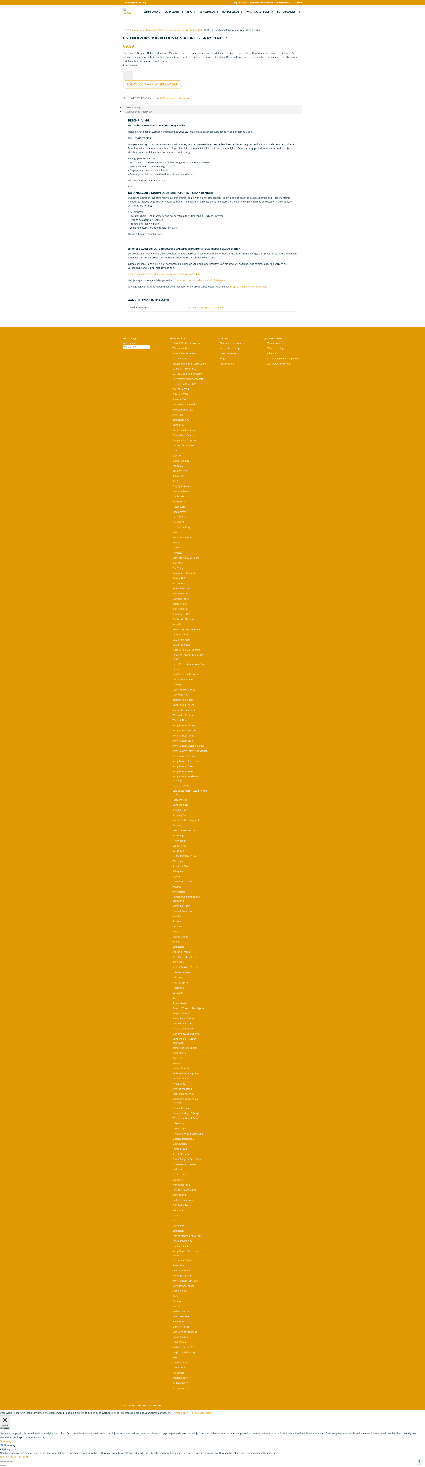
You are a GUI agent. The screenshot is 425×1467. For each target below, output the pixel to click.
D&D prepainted (181, 644)
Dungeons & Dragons (184, 430)
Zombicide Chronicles (184, 619)
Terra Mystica (180, 799)
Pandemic (177, 465)
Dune (175, 1296)
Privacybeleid (227, 363)
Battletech (178, 946)
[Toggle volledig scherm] (4, 1461)
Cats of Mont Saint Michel (186, 1235)
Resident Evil (179, 470)
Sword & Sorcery (181, 537)
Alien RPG (177, 414)
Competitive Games (183, 435)
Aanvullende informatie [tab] (139, 111)
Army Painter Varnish (184, 771)
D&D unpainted (193, 30)
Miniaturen (207, 12)
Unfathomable (180, 1337)
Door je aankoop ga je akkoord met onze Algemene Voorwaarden (164, 274)
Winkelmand (282, 2)
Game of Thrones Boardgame (188, 1008)
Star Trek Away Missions (185, 557)
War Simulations (181, 491)
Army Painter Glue (182, 740)
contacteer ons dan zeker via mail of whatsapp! (201, 280)
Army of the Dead (182, 1088)
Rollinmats (178, 476)
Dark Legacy (179, 358)
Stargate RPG (179, 603)
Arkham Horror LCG (183, 1347)
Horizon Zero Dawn (183, 445)
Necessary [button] (5, 1441)
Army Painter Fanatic (184, 735)
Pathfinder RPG (180, 593)
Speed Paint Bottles (183, 1018)
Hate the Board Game (184, 1189)
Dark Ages (178, 992)
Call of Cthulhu (180, 1362)
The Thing (178, 568)
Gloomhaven (179, 511)
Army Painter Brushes (184, 730)
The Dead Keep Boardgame (187, 1133)
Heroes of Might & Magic (186, 1113)
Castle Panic (179, 845)
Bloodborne (178, 501)
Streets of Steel (180, 866)
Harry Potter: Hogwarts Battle (188, 378)
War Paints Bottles (182, 1023)
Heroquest (178, 522)
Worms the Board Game (185, 1118)
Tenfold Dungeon (182, 911)
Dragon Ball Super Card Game (189, 363)
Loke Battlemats (181, 972)
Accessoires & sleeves (184, 353)
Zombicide (178, 496)
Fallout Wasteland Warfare (187, 343)
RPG (189, 12)
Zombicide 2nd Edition (185, 1047)
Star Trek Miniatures (183, 689)
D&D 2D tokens (180, 785)
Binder (176, 941)
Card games (179, 1342)
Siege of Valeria (181, 1013)
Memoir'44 (178, 1225)
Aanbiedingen (180, 1377)
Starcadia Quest (181, 905)
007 (174, 997)
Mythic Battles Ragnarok (185, 820)
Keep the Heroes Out (184, 830)
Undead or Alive (181, 1078)
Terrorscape (179, 1128)
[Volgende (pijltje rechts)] (4, 1465)
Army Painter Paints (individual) (190, 750)
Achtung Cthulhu (181, 951)
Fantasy (176, 1301)
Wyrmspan (178, 861)
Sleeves (176, 921)
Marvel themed (180, 460)
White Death (179, 1083)
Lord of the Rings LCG (184, 384)
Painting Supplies (257, 12)
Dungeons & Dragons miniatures (164, 30)
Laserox (176, 455)
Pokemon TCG (180, 394)
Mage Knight (179, 1143)
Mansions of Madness (184, 1331)
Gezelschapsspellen (183, 1285)
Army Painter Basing (183, 725)
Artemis (176, 886)
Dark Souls (178, 850)
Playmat (176, 931)
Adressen (272, 353)
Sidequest (178, 871)
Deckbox (177, 926)
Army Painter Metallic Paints (188, 745)
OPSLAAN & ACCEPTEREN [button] (14, 1457)
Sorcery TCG (179, 399)
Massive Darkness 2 (183, 1138)
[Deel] (8, 1461)
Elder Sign (178, 1321)
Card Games (172, 12)
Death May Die (180, 1316)
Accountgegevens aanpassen (283, 358)
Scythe (176, 876)
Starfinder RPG (180, 598)
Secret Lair (178, 1265)
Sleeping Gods (180, 815)
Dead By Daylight (181, 1270)
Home (126, 30)
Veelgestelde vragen (231, 348)
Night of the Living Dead (185, 1073)
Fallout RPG (178, 578)
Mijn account (240, 2)
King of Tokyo (179, 1003)
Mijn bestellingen (276, 348)
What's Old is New (182, 1028)
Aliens (175, 542)
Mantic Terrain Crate (184, 710)
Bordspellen (230, 12)
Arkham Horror (180, 1311)
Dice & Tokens (180, 936)
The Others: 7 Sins (182, 881)
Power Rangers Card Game (187, 1159)
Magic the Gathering (183, 1352)
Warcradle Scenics (182, 715)
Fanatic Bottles (180, 1108)
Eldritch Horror (180, 1326)
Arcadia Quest (180, 810)
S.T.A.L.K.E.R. (179, 1174)
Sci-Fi (175, 481)
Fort (174, 1220)
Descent (176, 825)
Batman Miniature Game (186, 629)
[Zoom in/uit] (1, 1461)
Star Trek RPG (180, 609)
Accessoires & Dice (182, 409)
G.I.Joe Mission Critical (184, 855)
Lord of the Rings (181, 527)
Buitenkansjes (286, 12)
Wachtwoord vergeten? (279, 363)
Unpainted (219, 307)
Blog (222, 358)
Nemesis (177, 552)
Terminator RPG (181, 614)
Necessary (9, 1445)
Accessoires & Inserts (184, 573)
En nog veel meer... (183, 1388)
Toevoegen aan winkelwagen (152, 84)
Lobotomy (177, 1179)
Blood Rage (178, 835)
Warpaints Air (180, 348)
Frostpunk (178, 987)
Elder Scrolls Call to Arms (186, 649)
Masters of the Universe (185, 674)
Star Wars (177, 563)
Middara (177, 1169)
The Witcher (179, 840)
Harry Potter (179, 517)
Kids (174, 450)
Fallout (176, 547)
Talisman (177, 977)
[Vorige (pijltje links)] (1, 1465)
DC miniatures (180, 634)
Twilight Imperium (182, 1200)
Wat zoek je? (129, 343)
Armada (176, 624)
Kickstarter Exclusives (184, 1164)
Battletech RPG (180, 419)
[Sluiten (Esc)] (11, 1461)
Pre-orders (178, 1372)
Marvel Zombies (181, 1068)
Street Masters (180, 1154)
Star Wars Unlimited (183, 404)
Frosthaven (178, 506)
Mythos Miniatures (182, 679)
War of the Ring (181, 1184)
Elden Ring (178, 1123)
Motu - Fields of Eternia (185, 967)
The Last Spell (180, 1246)
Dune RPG (178, 424)
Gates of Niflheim (182, 1240)
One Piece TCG (180, 389)
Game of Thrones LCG (184, 368)
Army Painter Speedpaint (186, 761)
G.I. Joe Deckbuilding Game (187, 373)
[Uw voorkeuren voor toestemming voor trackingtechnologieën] (419, 1461)
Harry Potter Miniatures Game (189, 664)
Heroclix (176, 669)
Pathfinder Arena (181, 1205)
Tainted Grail (179, 1148)
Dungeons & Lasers (183, 704)
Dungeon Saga (180, 804)
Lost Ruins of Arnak (183, 1093)
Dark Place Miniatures (184, 957)
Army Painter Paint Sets (185, 1280)
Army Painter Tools (182, 766)
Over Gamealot (228, 353)
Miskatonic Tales (181, 1260)
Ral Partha (178, 962)
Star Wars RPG (180, 694)
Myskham (177, 916)
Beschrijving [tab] (133, 107)
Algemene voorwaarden (261, 2)
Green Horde (179, 1058)
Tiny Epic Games (181, 486)
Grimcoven (178, 1210)
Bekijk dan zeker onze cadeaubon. (248, 286)
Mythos (176, 1306)
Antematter (178, 891)
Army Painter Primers (184, 756)
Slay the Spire (180, 982)
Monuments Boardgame (185, 1033)
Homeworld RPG (181, 588)
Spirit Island (179, 1194)
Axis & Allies (179, 1290)
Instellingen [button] (181, 1412)
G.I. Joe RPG (178, 583)
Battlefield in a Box (182, 699)
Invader (176, 1063)
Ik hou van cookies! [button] (202, 1412)
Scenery (176, 684)
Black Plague (179, 1053)
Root (174, 532)
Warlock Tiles (179, 720)
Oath (175, 1215)
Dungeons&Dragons (200, 307)
